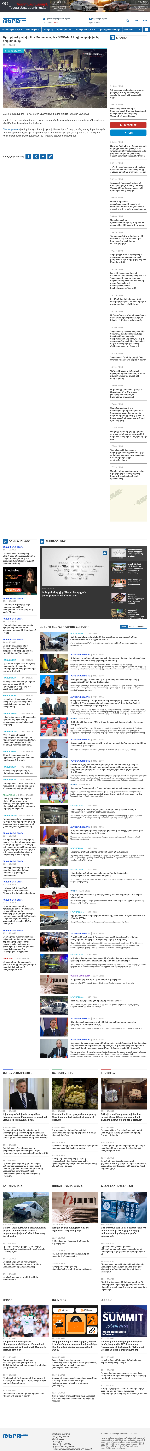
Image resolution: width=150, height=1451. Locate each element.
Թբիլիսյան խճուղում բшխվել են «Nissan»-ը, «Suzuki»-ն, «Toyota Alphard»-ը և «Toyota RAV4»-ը (107, 916)
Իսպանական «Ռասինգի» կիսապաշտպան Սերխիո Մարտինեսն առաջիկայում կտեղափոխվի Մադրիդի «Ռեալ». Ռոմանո (128, 112)
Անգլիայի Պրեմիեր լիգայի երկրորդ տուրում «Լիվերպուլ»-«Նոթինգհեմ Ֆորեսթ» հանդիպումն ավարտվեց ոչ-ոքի (128, 435)
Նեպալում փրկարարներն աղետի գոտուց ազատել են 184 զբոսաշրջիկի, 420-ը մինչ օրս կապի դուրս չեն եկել (19, 685)
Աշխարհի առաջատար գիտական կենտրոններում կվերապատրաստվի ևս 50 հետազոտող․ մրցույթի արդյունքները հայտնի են (123, 1250)
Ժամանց (106, 1300)
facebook (28, 156)
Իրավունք (8, 959)
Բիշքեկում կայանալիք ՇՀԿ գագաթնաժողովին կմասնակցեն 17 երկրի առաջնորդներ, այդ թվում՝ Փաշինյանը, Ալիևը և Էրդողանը (104, 938)
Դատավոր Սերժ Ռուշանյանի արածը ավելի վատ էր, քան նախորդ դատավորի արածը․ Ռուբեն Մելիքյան (121, 1132)
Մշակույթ (59, 1300)
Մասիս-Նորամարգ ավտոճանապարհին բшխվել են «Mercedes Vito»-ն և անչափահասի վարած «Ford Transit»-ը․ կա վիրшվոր (128, 205)
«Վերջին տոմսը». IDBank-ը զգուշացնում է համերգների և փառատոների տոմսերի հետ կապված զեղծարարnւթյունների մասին (74, 1345)
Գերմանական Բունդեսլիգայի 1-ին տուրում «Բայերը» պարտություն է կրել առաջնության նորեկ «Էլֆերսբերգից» (127, 240)
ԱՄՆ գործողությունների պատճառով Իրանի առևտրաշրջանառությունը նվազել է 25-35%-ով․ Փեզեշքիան (128, 317)
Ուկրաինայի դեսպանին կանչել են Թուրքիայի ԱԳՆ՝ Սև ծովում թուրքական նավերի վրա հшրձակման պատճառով (126, 393)
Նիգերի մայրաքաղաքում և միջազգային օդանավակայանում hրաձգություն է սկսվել (18, 757)
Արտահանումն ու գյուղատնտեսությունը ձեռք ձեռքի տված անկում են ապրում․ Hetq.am (127, 222)
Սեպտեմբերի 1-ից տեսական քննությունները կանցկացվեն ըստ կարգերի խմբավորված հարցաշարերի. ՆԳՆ (19, 966)
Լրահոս (121, 37)
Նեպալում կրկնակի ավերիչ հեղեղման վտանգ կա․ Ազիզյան (18, 771)
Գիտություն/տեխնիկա (117, 1186)
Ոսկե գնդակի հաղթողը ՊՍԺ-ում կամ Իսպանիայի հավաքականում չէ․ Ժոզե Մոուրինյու (106, 723)
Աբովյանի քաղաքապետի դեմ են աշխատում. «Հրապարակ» (70, 1229)
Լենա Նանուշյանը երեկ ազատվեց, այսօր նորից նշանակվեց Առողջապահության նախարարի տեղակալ (19, 721)
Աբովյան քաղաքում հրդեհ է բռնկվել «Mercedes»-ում (96, 1001)
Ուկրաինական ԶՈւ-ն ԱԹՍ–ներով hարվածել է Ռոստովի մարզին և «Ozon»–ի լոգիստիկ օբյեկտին (19, 785)
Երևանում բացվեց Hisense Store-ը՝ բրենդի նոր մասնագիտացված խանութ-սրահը (75, 1146)
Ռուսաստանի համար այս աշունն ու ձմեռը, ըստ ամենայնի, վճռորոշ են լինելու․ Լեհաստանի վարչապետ (108, 744)
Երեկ (131, 626)
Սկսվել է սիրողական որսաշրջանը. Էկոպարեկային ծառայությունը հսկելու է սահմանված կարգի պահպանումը (127, 475)
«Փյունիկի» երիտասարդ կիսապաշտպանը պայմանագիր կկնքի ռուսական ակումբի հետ (106, 895)
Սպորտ (73, 718)
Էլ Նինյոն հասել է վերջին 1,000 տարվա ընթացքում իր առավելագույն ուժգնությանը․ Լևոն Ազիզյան (128, 301)
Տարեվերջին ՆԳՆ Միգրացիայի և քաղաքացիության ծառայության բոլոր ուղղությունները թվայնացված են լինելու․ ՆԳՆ (128, 258)
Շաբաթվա (141, 626)
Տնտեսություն (10, 795)
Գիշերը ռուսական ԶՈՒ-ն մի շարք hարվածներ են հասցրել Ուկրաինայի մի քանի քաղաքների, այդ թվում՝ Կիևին (19, 667)
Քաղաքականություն (13, 547)
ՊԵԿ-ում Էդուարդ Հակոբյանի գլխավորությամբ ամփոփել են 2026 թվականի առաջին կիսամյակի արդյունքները (127, 374)
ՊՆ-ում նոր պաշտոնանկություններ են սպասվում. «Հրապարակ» (70, 1255)
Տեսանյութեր (56, 541)
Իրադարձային (13, 50)
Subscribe (130, 125)
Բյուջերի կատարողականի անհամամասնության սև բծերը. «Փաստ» (72, 1267)
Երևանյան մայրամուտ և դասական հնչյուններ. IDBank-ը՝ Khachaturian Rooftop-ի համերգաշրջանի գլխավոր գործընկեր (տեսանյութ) (75, 1382)
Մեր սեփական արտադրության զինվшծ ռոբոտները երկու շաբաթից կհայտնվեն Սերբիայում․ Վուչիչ (19, 629)
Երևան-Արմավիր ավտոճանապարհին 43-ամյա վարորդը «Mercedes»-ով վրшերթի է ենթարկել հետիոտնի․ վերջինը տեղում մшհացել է (104, 959)
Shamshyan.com (11, 129)
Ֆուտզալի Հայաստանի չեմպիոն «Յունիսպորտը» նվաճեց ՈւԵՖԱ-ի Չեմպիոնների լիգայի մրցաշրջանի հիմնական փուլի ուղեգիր (127, 187)
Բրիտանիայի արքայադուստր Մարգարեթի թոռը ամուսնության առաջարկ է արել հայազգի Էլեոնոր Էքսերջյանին (123, 1375)
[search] (127, 20)
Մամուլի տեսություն (80, 976)
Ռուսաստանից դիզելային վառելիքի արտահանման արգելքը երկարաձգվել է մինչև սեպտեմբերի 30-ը (74, 1132)
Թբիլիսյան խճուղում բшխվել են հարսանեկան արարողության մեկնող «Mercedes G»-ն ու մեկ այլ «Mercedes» (104, 638)
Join (130, 132)
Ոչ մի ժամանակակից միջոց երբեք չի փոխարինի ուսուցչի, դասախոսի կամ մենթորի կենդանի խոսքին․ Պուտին (106, 831)
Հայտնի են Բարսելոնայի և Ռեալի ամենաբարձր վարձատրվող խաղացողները (107, 788)
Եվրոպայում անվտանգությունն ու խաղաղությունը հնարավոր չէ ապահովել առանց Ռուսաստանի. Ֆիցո (127, 94)
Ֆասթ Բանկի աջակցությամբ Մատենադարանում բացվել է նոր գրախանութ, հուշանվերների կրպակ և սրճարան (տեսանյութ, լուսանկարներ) (74, 1364)
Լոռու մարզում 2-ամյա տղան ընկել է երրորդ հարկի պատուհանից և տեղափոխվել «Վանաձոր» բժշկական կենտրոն (103, 810)
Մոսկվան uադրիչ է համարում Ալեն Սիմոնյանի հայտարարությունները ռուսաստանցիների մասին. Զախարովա (104, 680)
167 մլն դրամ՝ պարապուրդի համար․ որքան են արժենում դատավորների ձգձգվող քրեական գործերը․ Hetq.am (128, 169)
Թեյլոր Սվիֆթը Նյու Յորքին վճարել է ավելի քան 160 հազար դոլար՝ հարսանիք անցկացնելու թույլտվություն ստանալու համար (124, 1390)
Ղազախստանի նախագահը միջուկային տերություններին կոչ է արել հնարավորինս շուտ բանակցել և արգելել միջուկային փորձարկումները (127, 455)
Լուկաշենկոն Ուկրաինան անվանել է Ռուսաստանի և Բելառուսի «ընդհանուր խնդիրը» (19, 890)
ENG (145, 20)
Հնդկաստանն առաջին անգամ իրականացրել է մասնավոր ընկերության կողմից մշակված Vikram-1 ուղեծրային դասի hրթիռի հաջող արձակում (123, 1268)
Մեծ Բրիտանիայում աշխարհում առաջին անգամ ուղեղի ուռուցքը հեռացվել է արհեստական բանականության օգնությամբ (123, 1231)
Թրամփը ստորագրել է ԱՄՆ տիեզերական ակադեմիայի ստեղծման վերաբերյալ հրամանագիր (16, 871)
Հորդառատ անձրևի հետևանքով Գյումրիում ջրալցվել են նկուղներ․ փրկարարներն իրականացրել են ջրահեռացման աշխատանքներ (19, 823)
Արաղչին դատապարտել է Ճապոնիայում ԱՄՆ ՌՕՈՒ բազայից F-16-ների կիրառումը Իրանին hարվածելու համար (18, 649)
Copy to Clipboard (50, 156)
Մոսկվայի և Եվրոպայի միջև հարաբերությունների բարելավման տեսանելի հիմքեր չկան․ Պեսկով (18, 608)
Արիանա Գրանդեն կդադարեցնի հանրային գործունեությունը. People (121, 1361)
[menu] (146, 29)
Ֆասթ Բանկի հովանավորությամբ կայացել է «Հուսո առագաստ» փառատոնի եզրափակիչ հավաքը (73, 1398)
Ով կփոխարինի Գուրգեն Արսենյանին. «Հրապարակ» (95, 979)
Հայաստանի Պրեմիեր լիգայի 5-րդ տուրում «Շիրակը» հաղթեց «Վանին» (128, 358)
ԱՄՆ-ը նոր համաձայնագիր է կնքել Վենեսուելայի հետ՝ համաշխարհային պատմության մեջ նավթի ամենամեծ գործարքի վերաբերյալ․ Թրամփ (19, 803)
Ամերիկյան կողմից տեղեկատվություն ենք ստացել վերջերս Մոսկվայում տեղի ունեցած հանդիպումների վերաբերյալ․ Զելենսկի (108, 659)
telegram (43, 156)
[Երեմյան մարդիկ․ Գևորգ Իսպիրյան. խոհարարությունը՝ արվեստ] (75, 567)
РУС (137, 20)
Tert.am (14, 20)
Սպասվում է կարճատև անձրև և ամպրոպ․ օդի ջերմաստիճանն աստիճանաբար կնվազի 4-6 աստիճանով (18, 703)
